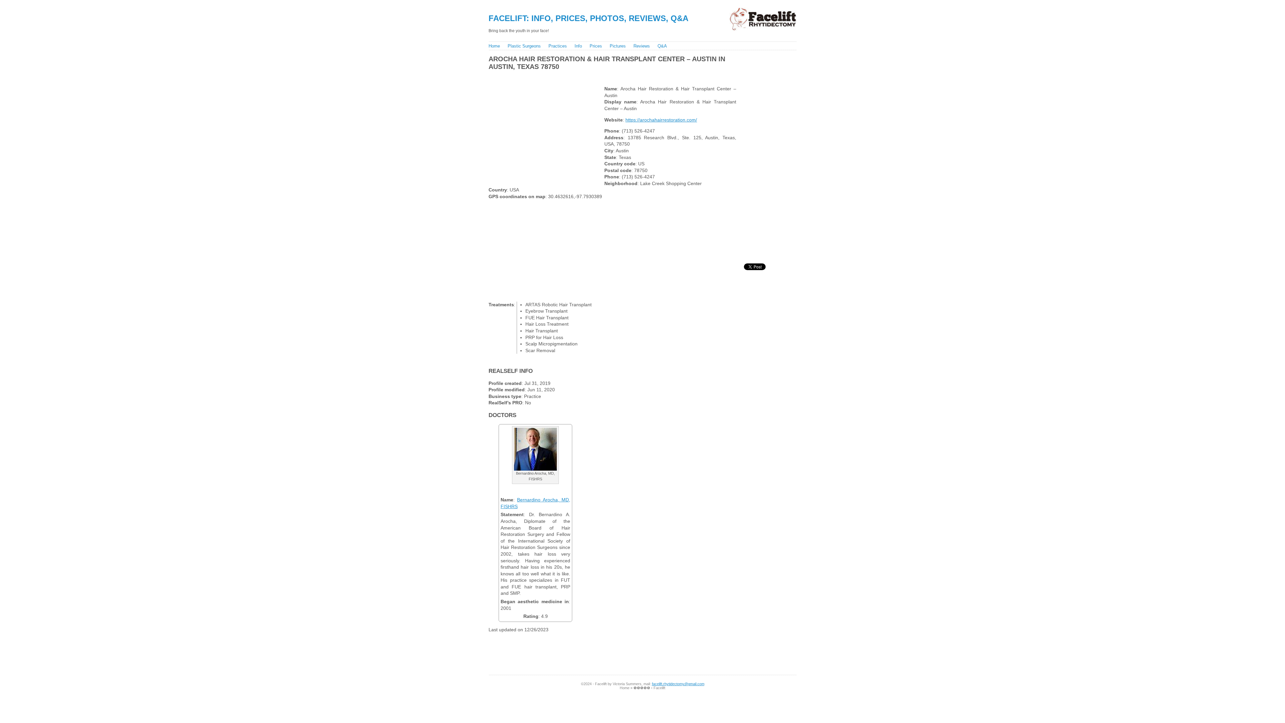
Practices (557, 46)
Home (494, 46)
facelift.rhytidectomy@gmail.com (678, 684)
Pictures (618, 46)
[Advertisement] (609, 76)
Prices (596, 46)
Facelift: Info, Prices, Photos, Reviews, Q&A (588, 18)
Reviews (641, 46)
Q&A (662, 46)
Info (578, 46)
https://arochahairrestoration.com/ (661, 120)
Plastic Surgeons (524, 46)
